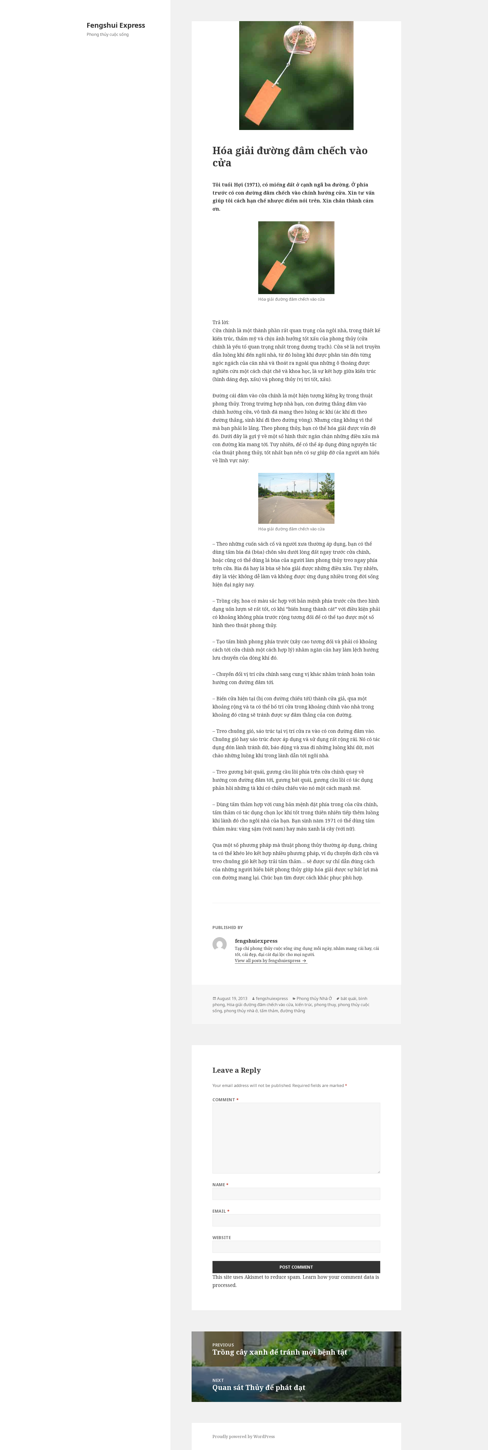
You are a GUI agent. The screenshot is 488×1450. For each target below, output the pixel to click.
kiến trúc (303, 1004)
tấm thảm (269, 1010)
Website (221, 1237)
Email (221, 1211)
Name (220, 1184)
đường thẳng (292, 1010)
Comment (225, 1100)
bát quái (348, 998)
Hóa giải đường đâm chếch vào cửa (260, 1004)
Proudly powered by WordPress (243, 1436)
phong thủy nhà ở (241, 1010)
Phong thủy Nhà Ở (314, 998)
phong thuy (325, 1004)
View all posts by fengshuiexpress (268, 960)
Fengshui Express (116, 25)
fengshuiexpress (272, 998)
